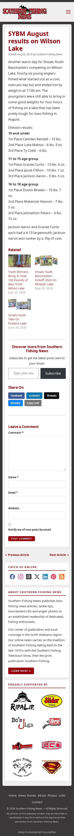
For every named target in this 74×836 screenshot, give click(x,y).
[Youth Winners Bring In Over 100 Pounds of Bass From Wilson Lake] (19, 260)
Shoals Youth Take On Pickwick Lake (17, 319)
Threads (52, 395)
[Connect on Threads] (28, 577)
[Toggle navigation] (68, 11)
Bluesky (15, 403)
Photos (52, 795)
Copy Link (33, 403)
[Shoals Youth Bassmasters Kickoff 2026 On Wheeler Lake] (46, 260)
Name (13, 477)
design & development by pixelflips (37, 832)
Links (62, 795)
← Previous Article (17, 555)
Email (13, 492)
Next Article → (59, 555)
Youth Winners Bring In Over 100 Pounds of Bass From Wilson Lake (18, 280)
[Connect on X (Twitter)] (37, 577)
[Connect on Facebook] (12, 577)
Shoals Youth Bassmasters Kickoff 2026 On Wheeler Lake (46, 278)
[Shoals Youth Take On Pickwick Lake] (19, 304)
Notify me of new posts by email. (30, 529)
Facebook (16, 395)
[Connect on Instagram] (20, 577)
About (42, 795)
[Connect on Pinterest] (53, 577)
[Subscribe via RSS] (61, 577)
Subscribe (53, 373)
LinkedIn (34, 395)
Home (13, 795)
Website (13, 508)
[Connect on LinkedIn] (45, 577)
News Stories (27, 795)
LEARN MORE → (21, 670)
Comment (16, 433)
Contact (37, 802)
